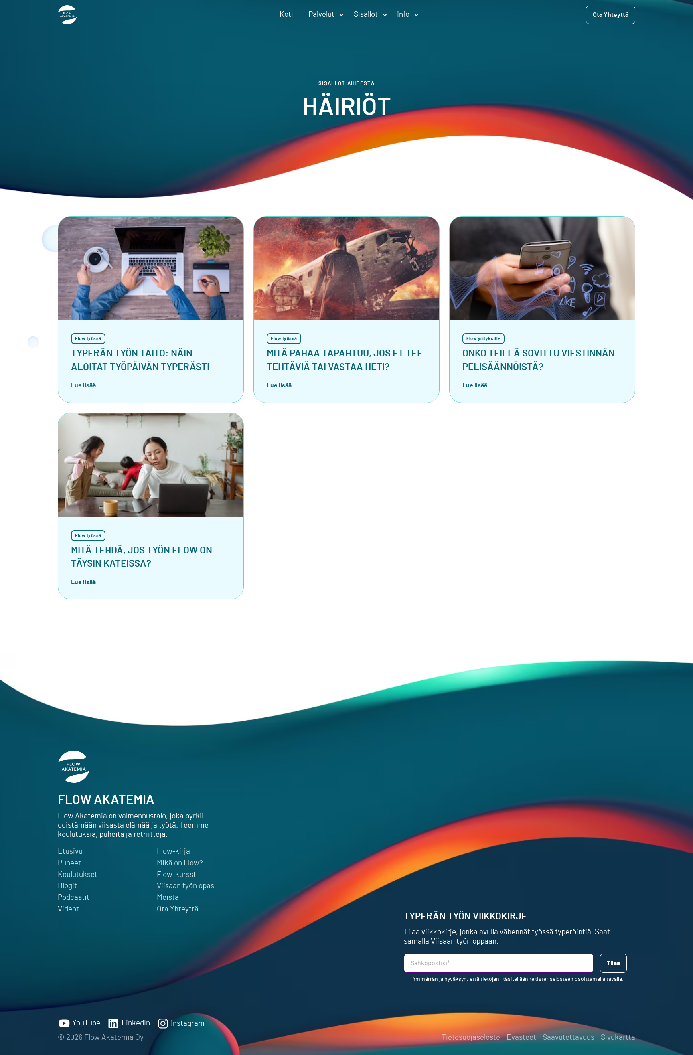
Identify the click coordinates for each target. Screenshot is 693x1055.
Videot (68, 909)
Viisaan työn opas (185, 886)
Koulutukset (77, 875)
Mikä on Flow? (180, 863)
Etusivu (70, 851)
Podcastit (73, 897)
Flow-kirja (173, 851)
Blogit (67, 886)
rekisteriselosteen (551, 979)
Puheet (69, 863)
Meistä (168, 897)
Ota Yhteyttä (178, 909)
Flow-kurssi (176, 875)
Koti (286, 14)
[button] (323, 15)
